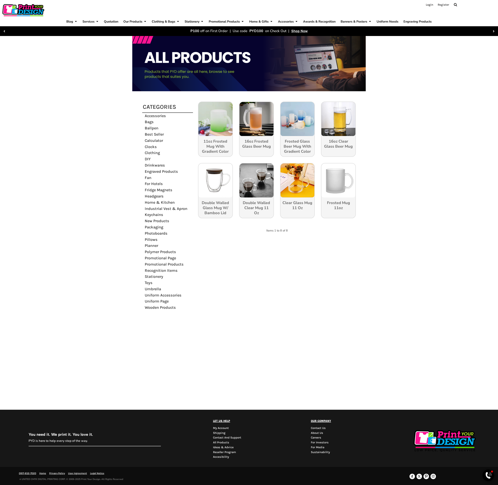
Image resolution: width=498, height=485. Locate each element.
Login (429, 4)
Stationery (154, 276)
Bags (149, 122)
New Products (157, 221)
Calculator (154, 140)
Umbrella (153, 289)
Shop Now (299, 31)
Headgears (154, 196)
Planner (151, 245)
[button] (72, 21)
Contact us (318, 428)
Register (443, 4)
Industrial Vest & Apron (166, 208)
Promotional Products (164, 264)
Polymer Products (160, 252)
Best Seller (154, 134)
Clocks (151, 147)
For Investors (320, 442)
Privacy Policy (57, 473)
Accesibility (221, 457)
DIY (148, 159)
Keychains (154, 214)
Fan (148, 177)
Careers (316, 437)
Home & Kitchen (160, 202)
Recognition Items (161, 270)
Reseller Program (224, 452)
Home (42, 473)
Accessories (155, 116)
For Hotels (154, 184)
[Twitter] (419, 476)
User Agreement (77, 473)
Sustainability (320, 452)
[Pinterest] (426, 476)
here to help (47, 441)
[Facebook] (412, 476)
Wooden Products (160, 307)
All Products (221, 442)
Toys (149, 283)
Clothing (152, 153)
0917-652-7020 (27, 473)
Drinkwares (155, 165)
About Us (317, 433)
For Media (317, 447)
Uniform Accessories (163, 295)
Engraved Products (161, 171)
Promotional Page (160, 258)
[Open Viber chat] (488, 475)
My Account (221, 428)
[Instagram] (433, 476)
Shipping (219, 433)
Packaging (154, 227)
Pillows (151, 239)
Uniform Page (157, 301)
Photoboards (156, 233)
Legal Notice (97, 473)
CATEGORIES (159, 106)
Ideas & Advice (223, 447)
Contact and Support (227, 437)
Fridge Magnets (158, 190)
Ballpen (151, 128)
